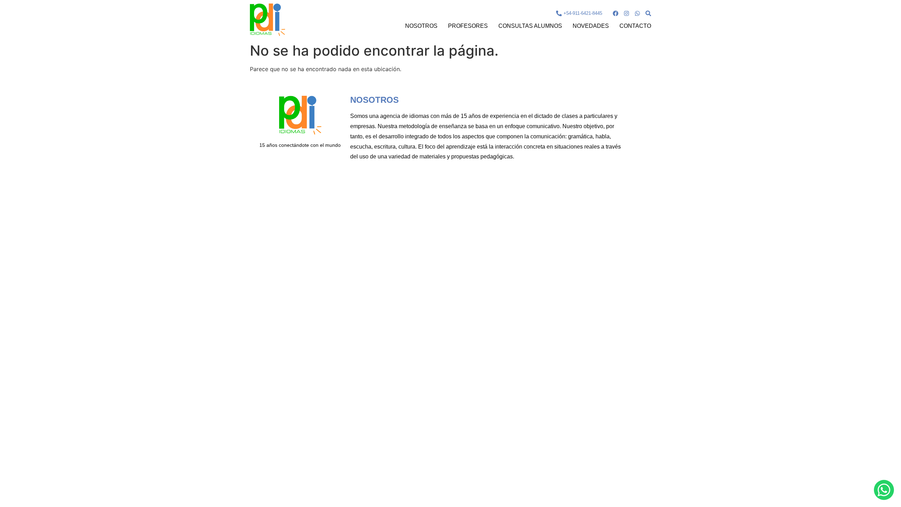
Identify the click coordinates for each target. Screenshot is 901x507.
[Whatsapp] (637, 13)
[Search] (648, 13)
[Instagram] (626, 13)
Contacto (635, 26)
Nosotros (421, 26)
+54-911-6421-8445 (582, 13)
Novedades (591, 26)
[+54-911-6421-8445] (559, 13)
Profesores (468, 26)
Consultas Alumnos (530, 26)
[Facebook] (615, 13)
